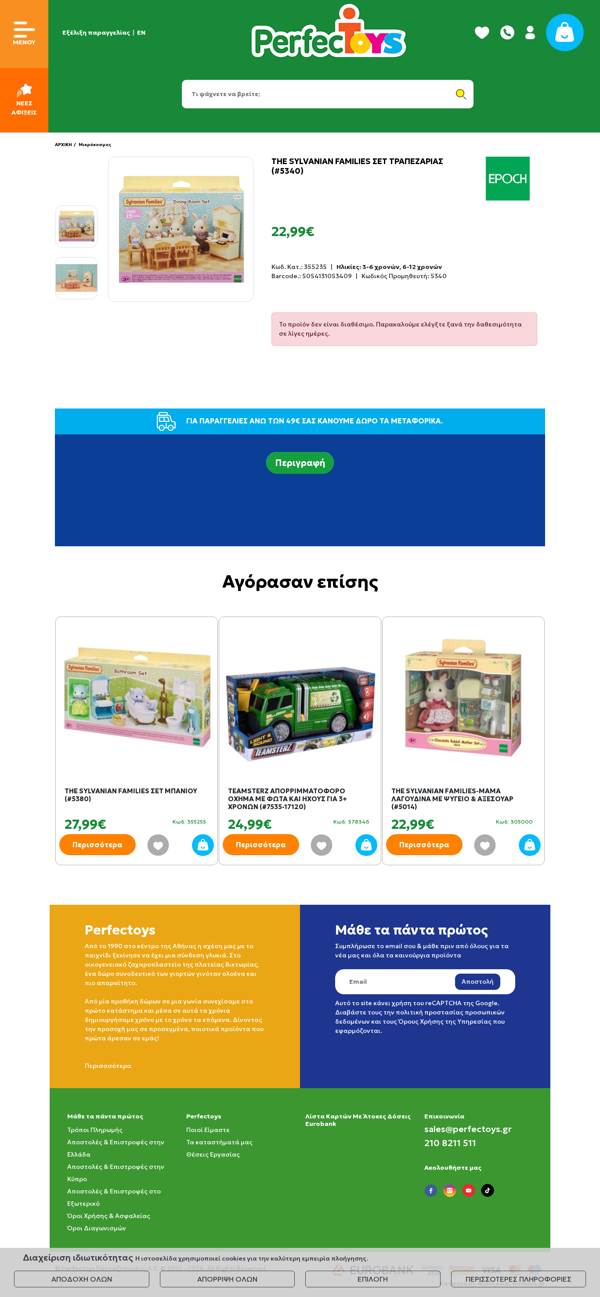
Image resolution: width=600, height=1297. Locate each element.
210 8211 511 (450, 1143)
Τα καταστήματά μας (219, 1142)
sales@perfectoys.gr (468, 1129)
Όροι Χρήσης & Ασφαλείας (108, 1216)
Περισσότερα (97, 844)
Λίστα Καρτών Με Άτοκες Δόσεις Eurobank (358, 1120)
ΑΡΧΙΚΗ (63, 144)
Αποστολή (478, 981)
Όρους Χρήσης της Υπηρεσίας (445, 1021)
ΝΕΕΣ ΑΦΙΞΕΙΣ (24, 107)
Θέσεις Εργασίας (213, 1154)
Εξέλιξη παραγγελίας (96, 32)
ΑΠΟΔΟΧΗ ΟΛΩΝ (81, 1279)
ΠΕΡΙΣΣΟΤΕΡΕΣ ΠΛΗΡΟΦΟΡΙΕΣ (518, 1279)
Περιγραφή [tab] (300, 463)
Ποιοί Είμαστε (208, 1130)
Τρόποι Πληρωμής (95, 1130)
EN (141, 32)
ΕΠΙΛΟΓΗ (373, 1279)
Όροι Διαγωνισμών (96, 1228)
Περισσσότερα (108, 1066)
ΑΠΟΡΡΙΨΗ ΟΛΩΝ (227, 1279)
